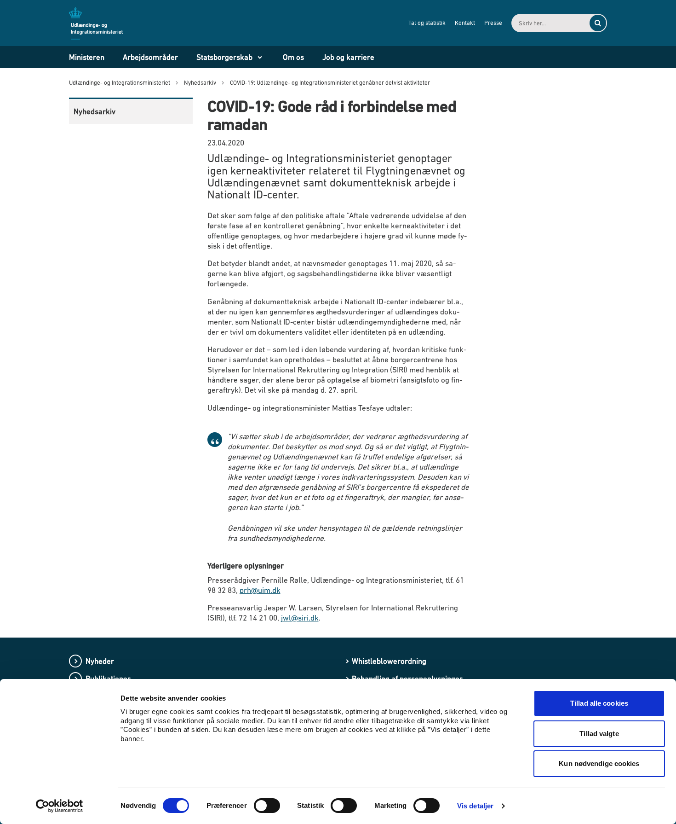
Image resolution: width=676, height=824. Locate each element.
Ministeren (86, 57)
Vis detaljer (475, 806)
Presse (493, 22)
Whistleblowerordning (389, 661)
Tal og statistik (427, 22)
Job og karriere (348, 57)
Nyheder (100, 661)
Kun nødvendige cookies (599, 763)
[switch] (267, 805)
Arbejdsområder (150, 57)
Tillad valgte (599, 733)
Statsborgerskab (224, 57)
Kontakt (465, 22)
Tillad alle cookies (599, 703)
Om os (293, 57)
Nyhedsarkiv (94, 111)
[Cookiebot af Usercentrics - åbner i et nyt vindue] (59, 806)
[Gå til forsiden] (101, 22)
